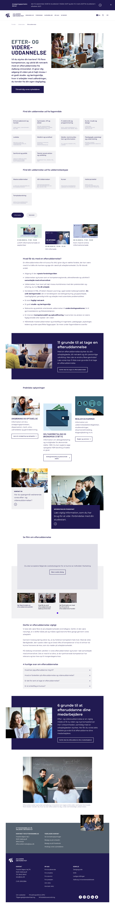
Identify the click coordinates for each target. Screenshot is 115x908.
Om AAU (57, 15)
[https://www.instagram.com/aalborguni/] (84, 897)
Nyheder (64, 15)
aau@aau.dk (20, 877)
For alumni (48, 876)
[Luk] (110, 4)
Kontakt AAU (49, 886)
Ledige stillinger (79, 876)
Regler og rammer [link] (83, 439)
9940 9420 (20, 841)
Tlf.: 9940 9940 (21, 874)
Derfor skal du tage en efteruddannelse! (72, 369)
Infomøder (17, 215)
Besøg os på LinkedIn (52, 840)
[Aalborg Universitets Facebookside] (80, 897)
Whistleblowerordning (47, 897)
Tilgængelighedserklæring (25, 897)
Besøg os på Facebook (53, 843)
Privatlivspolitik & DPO (37, 895)
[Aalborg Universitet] (15, 15)
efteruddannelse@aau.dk (25, 844)
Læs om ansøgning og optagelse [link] (24, 436)
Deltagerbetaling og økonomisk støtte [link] (56, 457)
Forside (14, 24)
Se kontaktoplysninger (53, 837)
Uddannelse (30, 15)
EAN (74, 873)
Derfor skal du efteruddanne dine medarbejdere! (75, 740)
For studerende (50, 869)
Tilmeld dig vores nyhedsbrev (28, 89)
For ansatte (49, 873)
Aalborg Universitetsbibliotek (83, 879)
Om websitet (20, 895)
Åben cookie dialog (57, 572)
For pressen (49, 879)
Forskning (39, 15)
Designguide (77, 869)
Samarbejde (48, 15)
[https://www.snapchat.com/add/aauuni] (96, 897)
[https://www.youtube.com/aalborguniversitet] (88, 897)
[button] (57, 566)
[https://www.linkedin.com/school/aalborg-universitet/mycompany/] (92, 897)
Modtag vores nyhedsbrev (54, 847)
